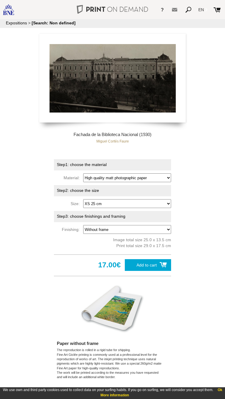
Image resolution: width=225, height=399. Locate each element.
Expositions (16, 23)
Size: (76, 203)
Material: (73, 177)
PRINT (117, 9)
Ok (220, 390)
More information (114, 395)
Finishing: (72, 229)
